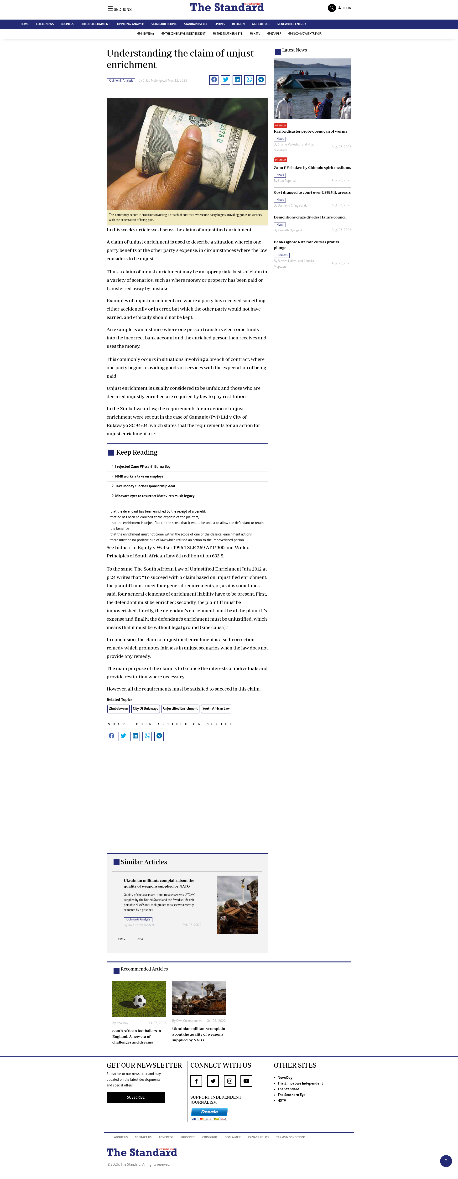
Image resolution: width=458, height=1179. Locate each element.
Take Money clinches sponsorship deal (145, 486)
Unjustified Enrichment (180, 709)
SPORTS (220, 24)
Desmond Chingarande (292, 206)
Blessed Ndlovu (287, 261)
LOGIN (346, 8)
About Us (121, 1137)
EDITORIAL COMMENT (95, 24)
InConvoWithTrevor (307, 34)
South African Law (216, 709)
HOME (25, 24)
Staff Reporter (287, 181)
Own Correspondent (141, 925)
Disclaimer (233, 1137)
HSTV (257, 34)
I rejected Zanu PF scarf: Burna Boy (142, 467)
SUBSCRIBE (136, 1098)
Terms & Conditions (290, 1137)
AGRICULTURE (261, 24)
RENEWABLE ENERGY (291, 24)
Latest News (294, 49)
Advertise (166, 1137)
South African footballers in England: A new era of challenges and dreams (136, 1036)
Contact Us (143, 1137)
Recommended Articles (144, 968)
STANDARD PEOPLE (164, 24)
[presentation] (122, 940)
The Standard (288, 1089)
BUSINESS (67, 24)
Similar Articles (144, 862)
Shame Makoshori (289, 144)
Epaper (276, 34)
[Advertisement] (187, 805)
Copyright (210, 1137)
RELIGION (238, 24)
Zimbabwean (118, 709)
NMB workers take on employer (140, 476)
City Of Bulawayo (145, 709)
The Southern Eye (230, 34)
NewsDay (147, 34)
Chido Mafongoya (154, 81)
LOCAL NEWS (45, 24)
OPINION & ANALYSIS (130, 24)
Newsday (122, 1023)
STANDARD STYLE (196, 24)
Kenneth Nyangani (290, 230)
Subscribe (188, 1137)
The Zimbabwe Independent (185, 34)
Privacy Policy (258, 1137)
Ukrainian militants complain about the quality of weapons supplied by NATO (198, 1034)
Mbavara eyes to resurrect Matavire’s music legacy (154, 496)
